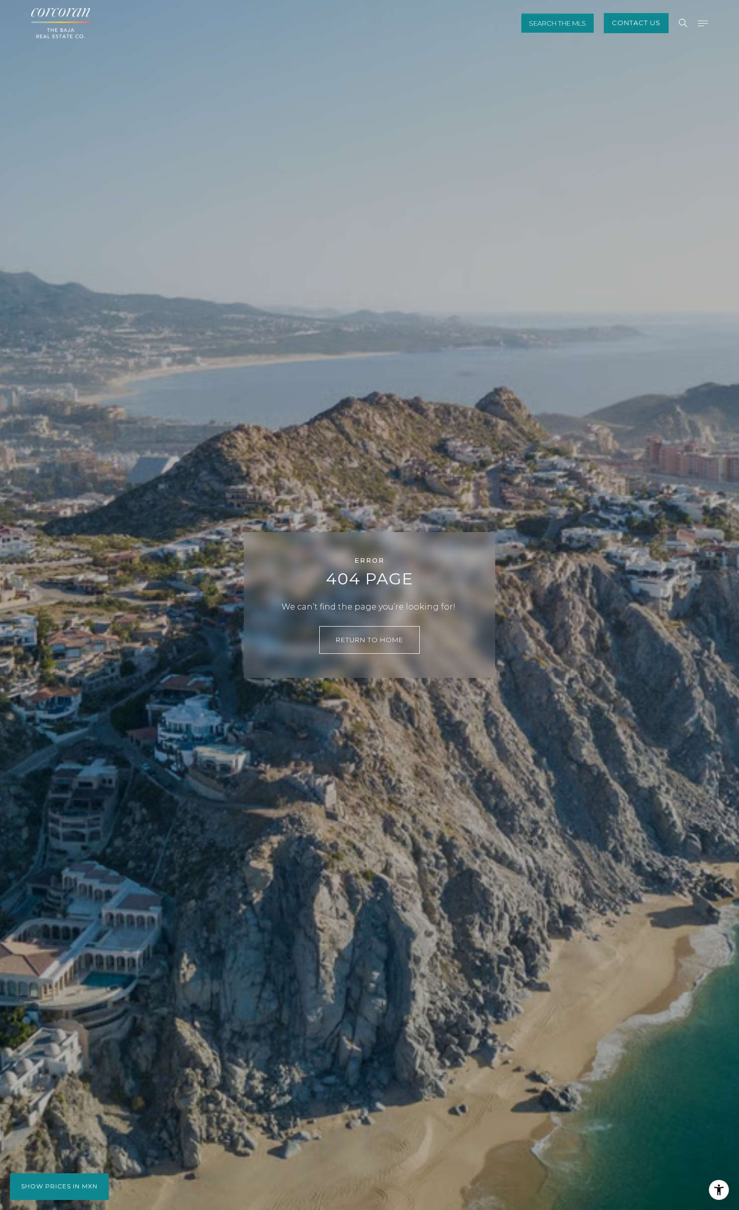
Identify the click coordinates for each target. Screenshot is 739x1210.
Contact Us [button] (636, 23)
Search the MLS (557, 23)
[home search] (683, 23)
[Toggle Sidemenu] (703, 23)
